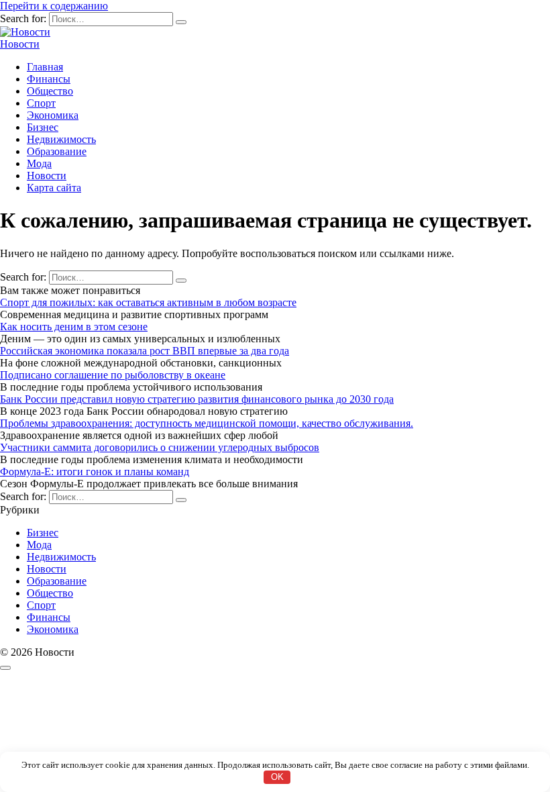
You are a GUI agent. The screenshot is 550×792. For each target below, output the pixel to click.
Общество (50, 91)
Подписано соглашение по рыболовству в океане (112, 375)
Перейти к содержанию (54, 5)
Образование (57, 151)
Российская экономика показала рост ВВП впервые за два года (144, 350)
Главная (45, 66)
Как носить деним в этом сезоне (74, 326)
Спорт (41, 103)
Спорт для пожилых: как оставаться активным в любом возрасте (148, 302)
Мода (39, 163)
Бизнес (42, 127)
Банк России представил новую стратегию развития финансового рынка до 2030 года (197, 399)
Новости (20, 44)
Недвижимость (61, 139)
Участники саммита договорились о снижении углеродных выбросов (159, 447)
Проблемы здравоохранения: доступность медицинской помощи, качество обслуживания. (206, 423)
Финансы (48, 79)
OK (277, 777)
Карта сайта (54, 187)
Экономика (52, 115)
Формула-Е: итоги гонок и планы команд (94, 471)
